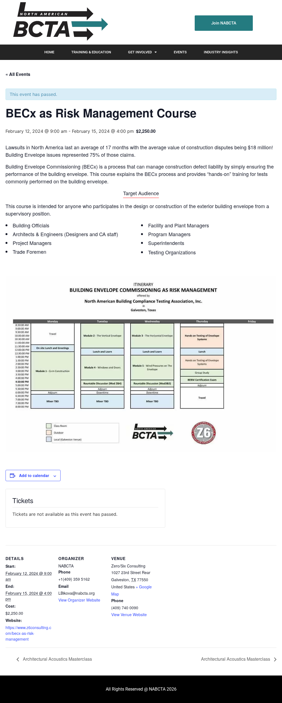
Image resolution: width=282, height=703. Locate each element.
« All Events (18, 74)
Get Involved (140, 52)
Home (49, 52)
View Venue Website (129, 614)
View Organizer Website (79, 600)
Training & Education (91, 52)
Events (180, 52)
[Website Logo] (60, 22)
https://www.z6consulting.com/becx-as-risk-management (28, 633)
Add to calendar (34, 475)
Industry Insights (221, 52)
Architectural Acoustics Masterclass (57, 659)
